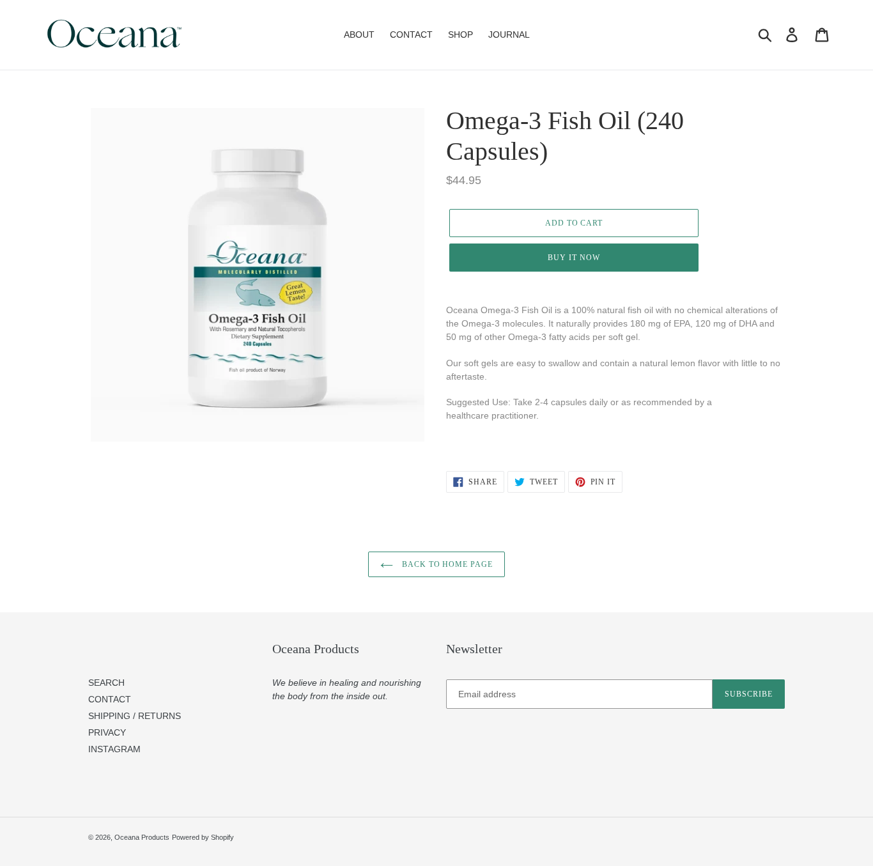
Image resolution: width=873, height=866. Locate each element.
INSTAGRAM (114, 749)
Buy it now (574, 257)
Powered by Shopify (203, 837)
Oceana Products (141, 837)
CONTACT (109, 699)
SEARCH (106, 682)
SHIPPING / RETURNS (134, 716)
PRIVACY (107, 732)
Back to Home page (446, 564)
